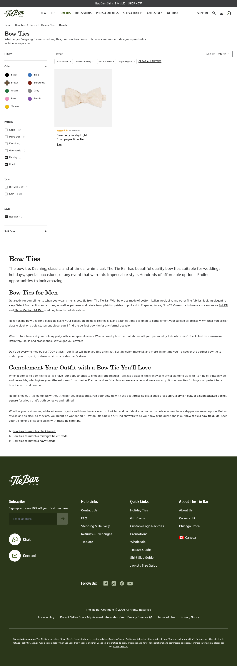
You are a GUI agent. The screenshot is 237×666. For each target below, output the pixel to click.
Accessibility (46, 617)
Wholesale (138, 542)
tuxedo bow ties (26, 320)
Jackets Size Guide (143, 565)
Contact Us (89, 510)
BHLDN (223, 305)
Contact (29, 555)
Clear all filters (149, 61)
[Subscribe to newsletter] (62, 519)
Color (7, 66)
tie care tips (72, 420)
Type (7, 179)
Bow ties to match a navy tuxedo (34, 441)
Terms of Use (166, 617)
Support (202, 13)
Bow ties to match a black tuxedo (34, 431)
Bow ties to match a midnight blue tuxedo (40, 436)
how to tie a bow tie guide (202, 416)
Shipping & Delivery (95, 526)
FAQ (84, 518)
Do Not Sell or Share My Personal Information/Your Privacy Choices (104, 617)
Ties (53, 13)
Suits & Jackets (132, 13)
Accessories (155, 13)
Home (7, 25)
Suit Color (10, 231)
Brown (33, 25)
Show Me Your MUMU (29, 310)
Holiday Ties (139, 510)
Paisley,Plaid (48, 25)
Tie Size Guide (140, 550)
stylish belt (185, 395)
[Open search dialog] (214, 13)
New (43, 13)
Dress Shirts (83, 13)
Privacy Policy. (120, 646)
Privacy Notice (190, 617)
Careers (184, 518)
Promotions (139, 534)
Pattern (8, 122)
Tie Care (87, 542)
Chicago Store (189, 526)
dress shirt (167, 395)
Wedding (172, 13)
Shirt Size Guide (141, 557)
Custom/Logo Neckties (147, 526)
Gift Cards (137, 518)
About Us (186, 510)
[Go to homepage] (14, 13)
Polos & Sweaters (107, 13)
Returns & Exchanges (96, 534)
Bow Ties (65, 13)
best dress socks (138, 395)
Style (7, 208)
